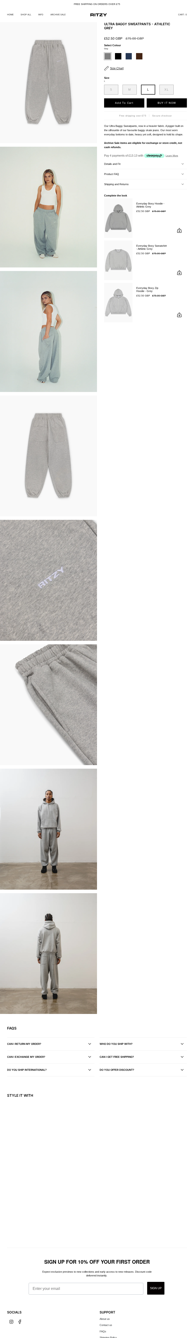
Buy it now (167, 102)
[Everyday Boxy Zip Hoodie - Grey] (118, 302)
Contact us (106, 1325)
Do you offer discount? (117, 1069)
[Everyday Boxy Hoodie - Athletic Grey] (118, 218)
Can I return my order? (24, 1044)
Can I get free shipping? (117, 1057)
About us (105, 1318)
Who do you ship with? (116, 1044)
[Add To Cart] (179, 230)
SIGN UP (156, 1288)
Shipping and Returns (116, 184)
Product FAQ (111, 174)
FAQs (103, 1331)
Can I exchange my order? (26, 1057)
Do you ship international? (27, 1069)
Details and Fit (112, 164)
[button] (26, 14)
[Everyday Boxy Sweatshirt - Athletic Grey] (118, 260)
